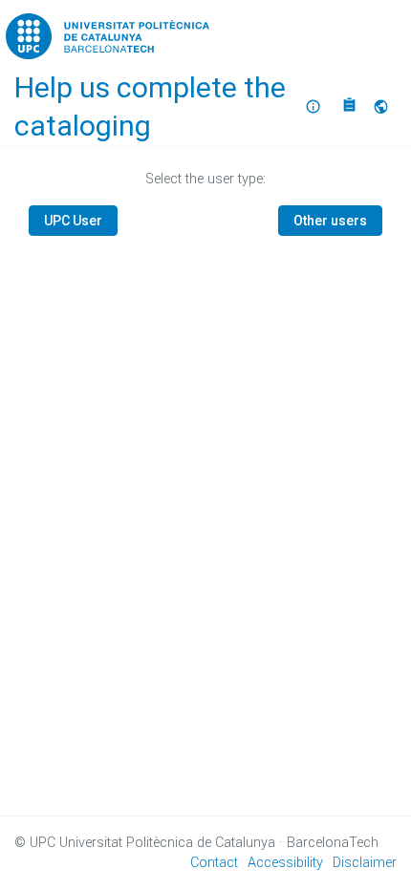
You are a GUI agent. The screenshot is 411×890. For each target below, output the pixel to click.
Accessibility (285, 863)
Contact (214, 863)
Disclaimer (365, 863)
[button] (383, 107)
